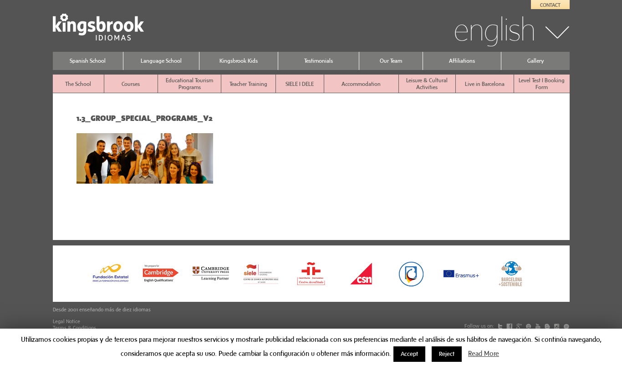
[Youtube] (538, 326)
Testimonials (318, 60)
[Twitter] (501, 326)
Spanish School (88, 60)
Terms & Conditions (74, 328)
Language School (161, 60)
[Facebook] (510, 326)
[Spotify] (529, 326)
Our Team (391, 60)
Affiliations (462, 60)
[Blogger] (548, 326)
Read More (483, 353)
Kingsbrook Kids (238, 60)
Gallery (535, 60)
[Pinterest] (566, 326)
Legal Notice (66, 321)
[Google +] (519, 326)
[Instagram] (557, 326)
